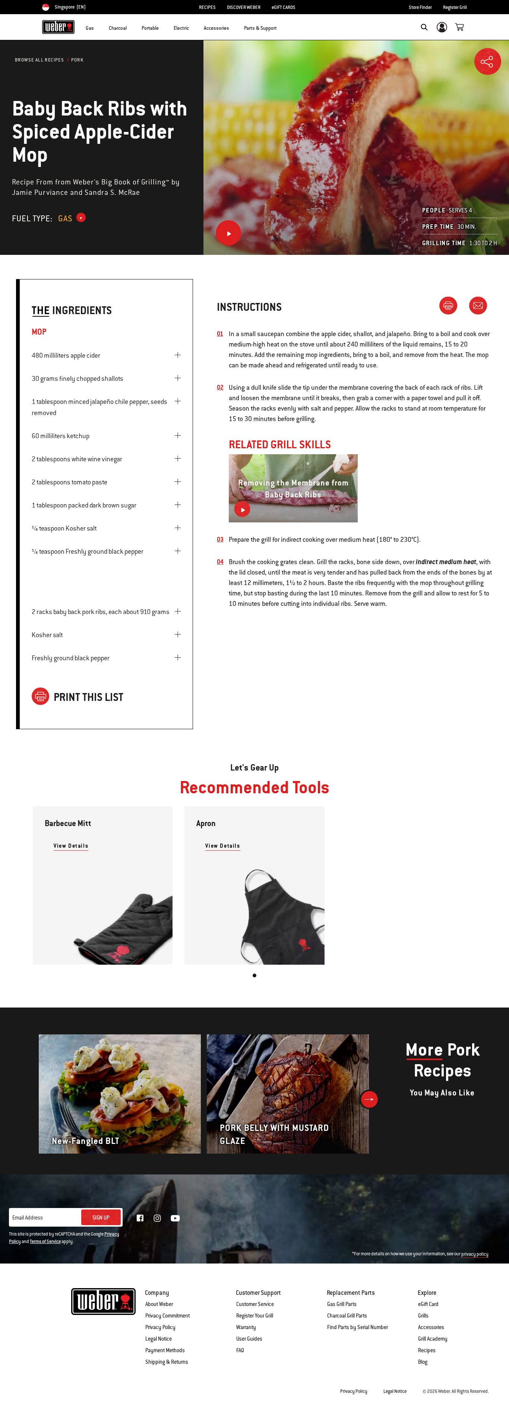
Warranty (246, 1327)
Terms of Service (45, 1242)
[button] (98, 26)
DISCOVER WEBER (243, 7)
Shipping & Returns (166, 1362)
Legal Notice (158, 1338)
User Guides (249, 1338)
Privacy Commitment (167, 1315)
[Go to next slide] (369, 1099)
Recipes (427, 1350)
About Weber (159, 1304)
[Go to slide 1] (254, 975)
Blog (422, 1362)
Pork (77, 60)
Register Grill (455, 7)
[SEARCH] (424, 27)
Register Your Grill (254, 1315)
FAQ (240, 1350)
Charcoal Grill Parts (347, 1315)
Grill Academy (433, 1338)
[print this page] (451, 305)
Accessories (431, 1327)
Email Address (27, 1217)
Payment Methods (165, 1350)
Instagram (157, 1218)
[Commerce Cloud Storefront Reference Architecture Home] (58, 27)
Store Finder (420, 7)
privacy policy (475, 1254)
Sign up (101, 1217)
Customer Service (255, 1304)
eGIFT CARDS (283, 7)
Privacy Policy (160, 1327)
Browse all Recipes (39, 60)
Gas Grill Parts (342, 1304)
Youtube (175, 1218)
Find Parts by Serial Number (357, 1327)
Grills (423, 1315)
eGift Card (428, 1304)
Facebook (140, 1218)
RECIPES (207, 7)
